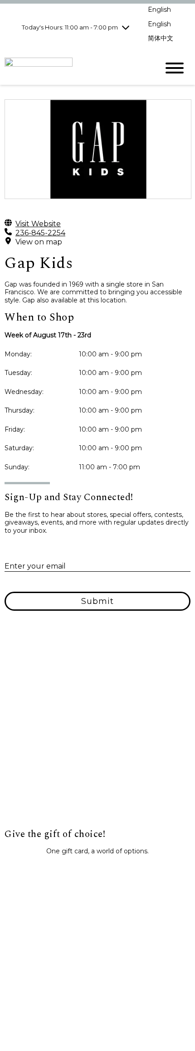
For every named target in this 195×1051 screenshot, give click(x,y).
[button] (97, 871)
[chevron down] (126, 27)
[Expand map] (97, 737)
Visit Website (38, 223)
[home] (75, 68)
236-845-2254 (40, 233)
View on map (38, 242)
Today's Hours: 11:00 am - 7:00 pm (70, 27)
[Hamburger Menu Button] (174, 68)
